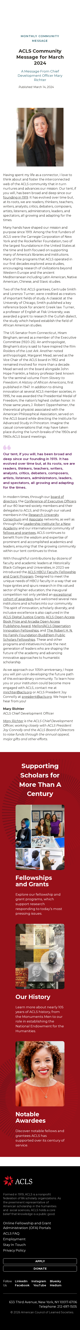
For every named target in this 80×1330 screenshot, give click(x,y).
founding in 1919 (15, 197)
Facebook (22, 1285)
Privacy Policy (14, 1250)
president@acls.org (37, 697)
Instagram (38, 1281)
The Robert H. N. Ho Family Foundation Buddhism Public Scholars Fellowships (38, 635)
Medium (55, 1285)
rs (15, 501)
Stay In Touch (14, 1245)
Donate (40, 1268)
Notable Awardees (31, 1117)
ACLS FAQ (11, 1233)
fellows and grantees (19, 533)
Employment (14, 1239)
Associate (36, 519)
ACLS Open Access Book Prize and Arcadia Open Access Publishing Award (39, 621)
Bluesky (55, 1281)
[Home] (17, 1181)
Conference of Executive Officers (50, 501)
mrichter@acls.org (17, 692)
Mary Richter (13, 721)
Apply (40, 1261)
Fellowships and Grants (34, 881)
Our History (33, 997)
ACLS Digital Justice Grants (23, 617)
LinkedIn (21, 1281)
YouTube (39, 1285)
